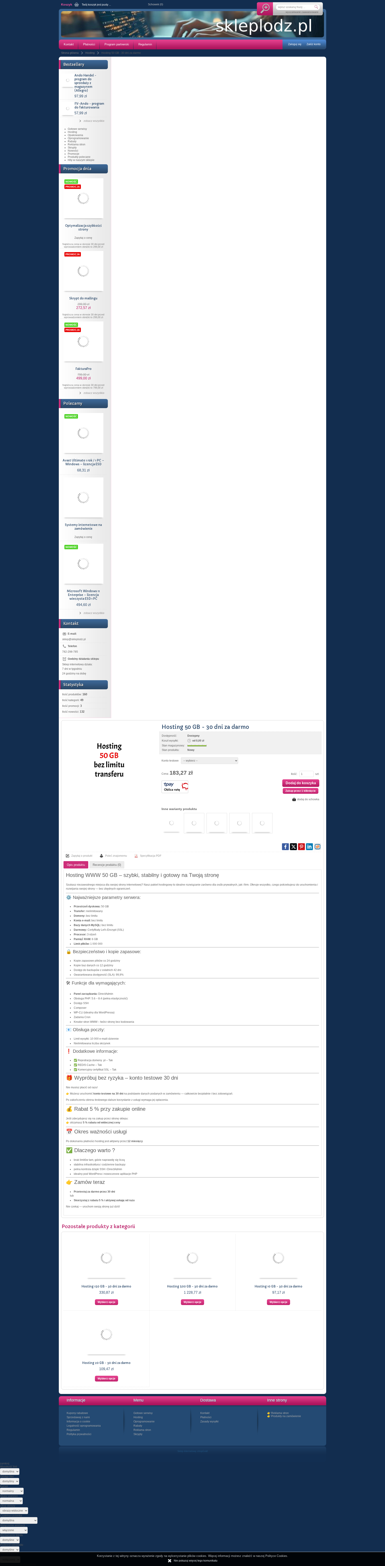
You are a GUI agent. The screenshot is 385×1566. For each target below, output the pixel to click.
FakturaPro (83, 369)
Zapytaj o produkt (81, 855)
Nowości (73, 150)
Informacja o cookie (78, 1421)
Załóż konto (314, 44)
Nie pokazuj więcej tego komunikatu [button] (195, 1560)
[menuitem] (68, 44)
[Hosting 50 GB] (109, 761)
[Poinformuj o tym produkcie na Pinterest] (301, 846)
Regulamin (145, 44)
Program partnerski (116, 44)
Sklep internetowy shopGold (192, 1451)
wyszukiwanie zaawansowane (302, 12)
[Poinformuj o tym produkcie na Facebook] (285, 846)
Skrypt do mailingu (83, 298)
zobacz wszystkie (94, 120)
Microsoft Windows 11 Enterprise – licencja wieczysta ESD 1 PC (83, 595)
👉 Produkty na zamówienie (284, 1416)
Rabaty (72, 141)
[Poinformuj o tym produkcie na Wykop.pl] (317, 846)
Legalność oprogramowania (84, 1425)
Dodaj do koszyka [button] (301, 783)
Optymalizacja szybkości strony (83, 227)
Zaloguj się (294, 44)
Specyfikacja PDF (150, 855)
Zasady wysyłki (209, 1421)
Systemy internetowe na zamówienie (83, 527)
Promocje (73, 153)
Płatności (89, 44)
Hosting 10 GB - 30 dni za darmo (278, 1286)
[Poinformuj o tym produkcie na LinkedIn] (309, 846)
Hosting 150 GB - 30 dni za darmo (106, 1286)
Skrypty (72, 147)
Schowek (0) (155, 4)
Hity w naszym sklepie (81, 160)
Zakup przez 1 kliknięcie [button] (300, 790)
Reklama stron (76, 144)
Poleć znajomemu (116, 855)
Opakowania (75, 135)
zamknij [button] (4, 1463)
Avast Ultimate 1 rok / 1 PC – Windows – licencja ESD (83, 462)
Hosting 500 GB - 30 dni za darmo (192, 1286)
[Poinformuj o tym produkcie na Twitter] (293, 846)
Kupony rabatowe (77, 1413)
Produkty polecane (79, 156)
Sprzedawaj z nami (78, 1417)
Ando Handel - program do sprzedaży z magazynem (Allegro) (85, 83)
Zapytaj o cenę (83, 237)
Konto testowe (170, 760)
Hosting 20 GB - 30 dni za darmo (106, 1363)
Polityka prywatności (79, 1434)
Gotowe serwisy (77, 128)
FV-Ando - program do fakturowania (89, 105)
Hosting (72, 132)
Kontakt (69, 44)
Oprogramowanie (78, 138)
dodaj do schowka (308, 799)
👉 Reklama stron (278, 1413)
